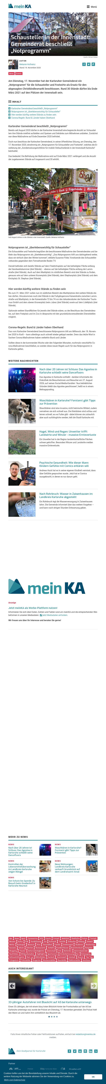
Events (19, 73)
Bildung (81, 941)
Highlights (41, 954)
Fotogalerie (14, 960)
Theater (22, 951)
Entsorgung (86, 954)
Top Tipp (89, 957)
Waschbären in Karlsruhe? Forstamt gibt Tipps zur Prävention (67, 402)
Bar (77, 954)
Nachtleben (14, 954)
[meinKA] (19, 6)
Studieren (79, 945)
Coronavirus (33, 938)
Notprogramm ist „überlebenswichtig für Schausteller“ (35, 111)
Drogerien (37, 960)
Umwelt (90, 941)
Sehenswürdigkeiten (36, 951)
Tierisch (93, 938)
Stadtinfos (75, 938)
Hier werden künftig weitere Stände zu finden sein (33, 114)
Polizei (85, 938)
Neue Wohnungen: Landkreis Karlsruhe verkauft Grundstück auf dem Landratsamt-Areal (67, 868)
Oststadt (71, 957)
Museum (31, 945)
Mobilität (65, 938)
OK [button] (93, 1077)
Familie (57, 945)
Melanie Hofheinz (27, 64)
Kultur (20, 941)
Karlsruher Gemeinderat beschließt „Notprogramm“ (34, 108)
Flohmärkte (25, 960)
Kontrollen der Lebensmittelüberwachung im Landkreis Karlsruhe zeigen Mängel (22, 868)
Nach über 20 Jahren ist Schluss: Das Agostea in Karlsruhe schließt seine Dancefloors (68, 371)
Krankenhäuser (62, 948)
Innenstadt (51, 951)
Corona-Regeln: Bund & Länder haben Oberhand (33, 118)
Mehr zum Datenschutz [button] (14, 1080)
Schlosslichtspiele (16, 957)
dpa (10, 938)
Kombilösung (36, 941)
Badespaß (21, 945)
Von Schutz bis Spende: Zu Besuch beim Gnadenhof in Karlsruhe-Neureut (21, 883)
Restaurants (40, 948)
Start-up (29, 957)
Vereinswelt (61, 957)
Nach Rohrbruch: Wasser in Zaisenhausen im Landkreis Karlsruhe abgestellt (66, 495)
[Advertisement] (53, 548)
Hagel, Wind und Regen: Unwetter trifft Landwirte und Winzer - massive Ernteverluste (67, 433)
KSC (41, 938)
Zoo (45, 941)
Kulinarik (52, 941)
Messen (12, 941)
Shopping (13, 951)
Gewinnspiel (68, 945)
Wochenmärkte (49, 960)
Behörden (68, 951)
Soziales (12, 948)
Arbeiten (29, 948)
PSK (26, 941)
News (11, 73)
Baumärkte (62, 960)
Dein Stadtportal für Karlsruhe (30, 1051)
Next (94, 986)
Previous (12, 986)
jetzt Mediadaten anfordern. (55, 615)
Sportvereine (52, 954)
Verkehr (51, 948)
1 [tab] (49, 1016)
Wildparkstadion (27, 954)
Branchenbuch (77, 948)
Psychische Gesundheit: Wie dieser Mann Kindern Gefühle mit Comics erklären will (64, 464)
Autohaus (86, 960)
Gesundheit (47, 945)
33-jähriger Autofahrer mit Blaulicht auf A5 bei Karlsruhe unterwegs (50, 1002)
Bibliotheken (40, 957)
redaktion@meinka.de (85, 1034)
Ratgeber (89, 948)
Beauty (81, 957)
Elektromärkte (74, 960)
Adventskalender (81, 951)
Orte (60, 951)
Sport (23, 938)
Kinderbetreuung (67, 954)
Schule (21, 948)
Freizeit (56, 938)
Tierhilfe (62, 941)
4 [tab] (57, 1016)
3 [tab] (54, 1016)
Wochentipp (90, 945)
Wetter (12, 945)
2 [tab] (51, 1016)
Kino (39, 945)
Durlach (51, 957)
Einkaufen (72, 941)
